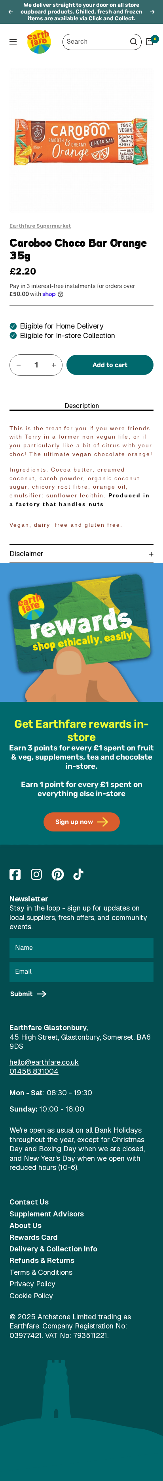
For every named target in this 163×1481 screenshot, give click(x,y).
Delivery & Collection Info (53, 1248)
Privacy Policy (32, 1283)
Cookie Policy (31, 1295)
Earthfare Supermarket (40, 225)
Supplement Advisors (46, 1213)
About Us (25, 1225)
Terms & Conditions (40, 1272)
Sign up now (74, 822)
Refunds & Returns (41, 1260)
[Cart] (150, 41)
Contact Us (29, 1201)
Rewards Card (33, 1237)
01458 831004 (34, 1071)
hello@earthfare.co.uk (44, 1062)
